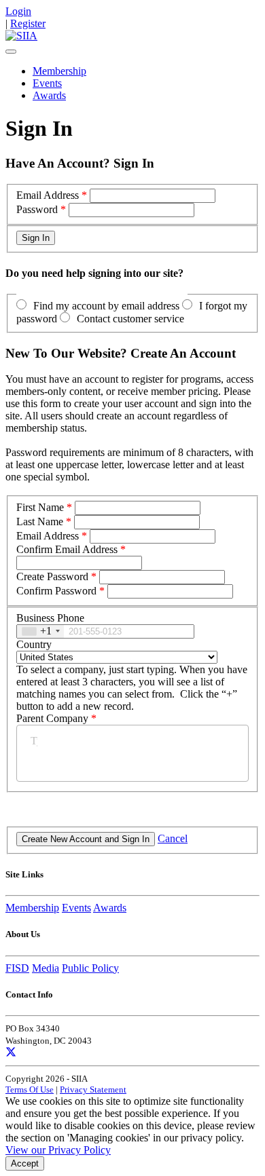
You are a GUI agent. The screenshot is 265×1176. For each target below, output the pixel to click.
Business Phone (50, 618)
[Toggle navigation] (10, 52)
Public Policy (90, 968)
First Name (40, 507)
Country (34, 644)
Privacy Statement (93, 1089)
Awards (49, 95)
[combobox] (40, 631)
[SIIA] (21, 35)
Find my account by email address (106, 305)
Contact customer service (130, 318)
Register (28, 23)
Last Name (39, 521)
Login (18, 11)
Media (45, 968)
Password (37, 209)
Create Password (52, 576)
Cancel (173, 838)
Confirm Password (56, 590)
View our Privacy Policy (58, 1150)
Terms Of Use (29, 1089)
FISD (17, 968)
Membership (59, 71)
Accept (25, 1163)
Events (47, 83)
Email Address (47, 195)
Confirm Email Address (67, 549)
